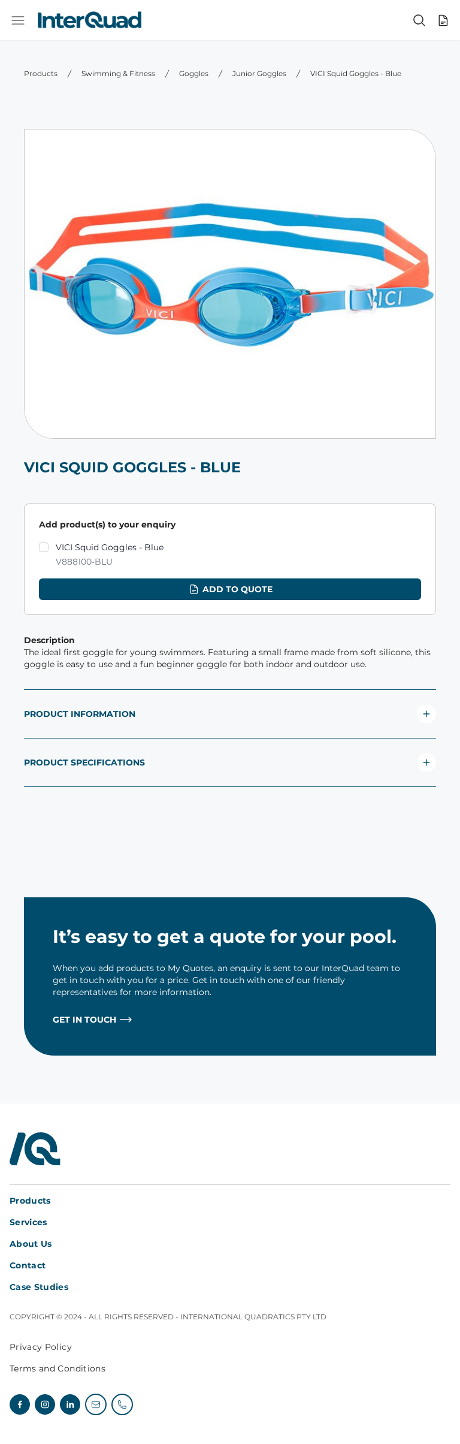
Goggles (193, 73)
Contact (28, 1265)
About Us (31, 1243)
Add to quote (237, 589)
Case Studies (39, 1287)
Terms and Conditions (57, 1368)
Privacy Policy (41, 1346)
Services (28, 1222)
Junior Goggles (259, 73)
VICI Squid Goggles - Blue (355, 73)
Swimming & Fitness (118, 73)
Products (41, 73)
